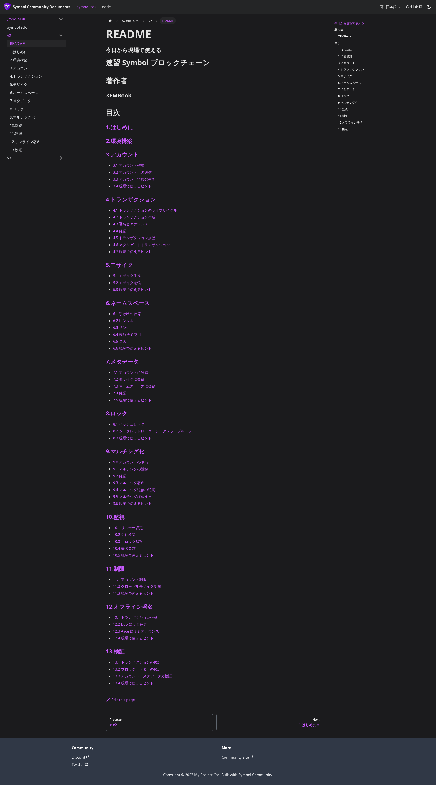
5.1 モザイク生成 (127, 275)
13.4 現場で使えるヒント (133, 683)
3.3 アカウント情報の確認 (134, 179)
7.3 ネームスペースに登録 (134, 386)
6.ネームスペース (24, 92)
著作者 (338, 30)
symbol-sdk (87, 6)
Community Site (235, 757)
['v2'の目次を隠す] (61, 35)
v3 (9, 158)
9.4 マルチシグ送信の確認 (134, 489)
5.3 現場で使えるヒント (132, 289)
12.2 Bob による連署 (130, 624)
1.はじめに (18, 51)
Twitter (78, 764)
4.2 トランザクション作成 (134, 217)
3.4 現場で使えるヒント (132, 185)
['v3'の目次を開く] (61, 158)
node (106, 6)
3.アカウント (20, 68)
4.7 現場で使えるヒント (132, 251)
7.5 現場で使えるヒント (132, 400)
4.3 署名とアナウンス (130, 223)
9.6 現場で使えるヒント (132, 503)
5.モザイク (18, 84)
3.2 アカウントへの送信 (132, 172)
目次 (337, 43)
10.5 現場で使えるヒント (133, 555)
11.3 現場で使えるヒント (133, 593)
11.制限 (16, 133)
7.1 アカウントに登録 (130, 372)
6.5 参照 (119, 341)
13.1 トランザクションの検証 (137, 662)
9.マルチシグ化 (22, 117)
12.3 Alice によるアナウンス (136, 631)
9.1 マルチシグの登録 (130, 468)
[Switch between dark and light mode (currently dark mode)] (428, 6)
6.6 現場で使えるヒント (132, 348)
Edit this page (123, 699)
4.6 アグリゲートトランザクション (141, 244)
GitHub (412, 6)
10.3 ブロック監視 (128, 541)
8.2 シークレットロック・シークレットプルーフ (152, 430)
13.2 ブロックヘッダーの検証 (137, 669)
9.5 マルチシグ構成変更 (132, 496)
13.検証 (16, 149)
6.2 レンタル (123, 320)
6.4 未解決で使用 (127, 334)
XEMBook (344, 36)
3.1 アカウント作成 (128, 165)
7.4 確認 (119, 393)
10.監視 (16, 125)
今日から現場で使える (349, 23)
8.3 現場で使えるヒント (132, 438)
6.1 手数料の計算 (127, 313)
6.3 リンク (121, 327)
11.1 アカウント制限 (129, 579)
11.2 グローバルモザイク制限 (137, 586)
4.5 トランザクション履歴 (134, 237)
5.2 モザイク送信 (127, 282)
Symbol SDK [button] (15, 19)
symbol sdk (17, 27)
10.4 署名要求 (124, 548)
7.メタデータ (20, 100)
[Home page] (110, 20)
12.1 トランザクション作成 (135, 617)
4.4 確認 (119, 230)
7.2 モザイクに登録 (128, 379)
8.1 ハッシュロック (128, 424)
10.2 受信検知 (124, 534)
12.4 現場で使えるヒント (133, 638)
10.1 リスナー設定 (128, 527)
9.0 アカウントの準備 (130, 462)
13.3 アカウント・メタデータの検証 (142, 676)
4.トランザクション (26, 76)
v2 (9, 35)
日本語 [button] (391, 6)
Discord (78, 757)
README (17, 43)
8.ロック (17, 108)
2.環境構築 (18, 59)
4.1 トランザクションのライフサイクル (145, 210)
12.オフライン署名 (25, 141)
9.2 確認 (119, 475)
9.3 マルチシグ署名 (128, 482)
